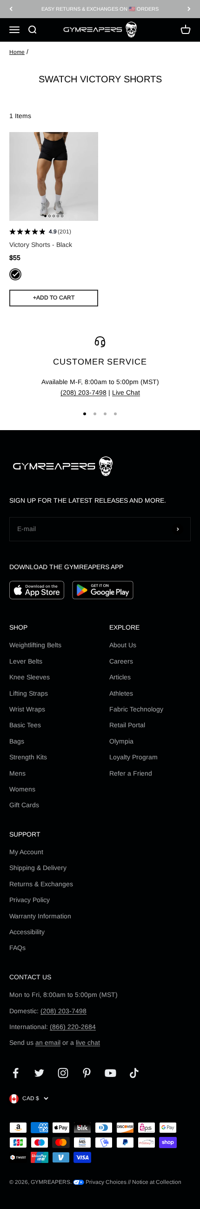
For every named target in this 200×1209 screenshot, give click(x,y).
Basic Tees (25, 725)
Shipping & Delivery (38, 867)
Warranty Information (40, 916)
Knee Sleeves (29, 677)
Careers (121, 661)
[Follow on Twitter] (39, 1073)
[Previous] (11, 9)
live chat (88, 1042)
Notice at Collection (156, 1182)
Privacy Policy (29, 899)
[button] (45, 216)
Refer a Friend (130, 773)
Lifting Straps (28, 693)
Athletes (121, 693)
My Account (26, 852)
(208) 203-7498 (83, 392)
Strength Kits (28, 757)
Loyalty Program (133, 757)
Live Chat (126, 392)
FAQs (17, 947)
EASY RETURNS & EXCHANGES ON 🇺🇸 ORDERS (100, 9)
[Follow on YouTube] (110, 1073)
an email (47, 1042)
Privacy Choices (105, 1182)
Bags (16, 741)
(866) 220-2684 (73, 1026)
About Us (122, 645)
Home (17, 52)
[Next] (189, 9)
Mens (17, 773)
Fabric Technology (136, 709)
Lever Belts (25, 661)
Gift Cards (24, 805)
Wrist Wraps (27, 709)
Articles (120, 677)
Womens (22, 789)
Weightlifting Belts (35, 645)
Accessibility (27, 932)
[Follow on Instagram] (63, 1073)
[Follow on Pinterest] (86, 1073)
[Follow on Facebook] (15, 1073)
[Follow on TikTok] (134, 1073)
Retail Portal (127, 725)
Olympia (121, 741)
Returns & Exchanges (41, 884)
